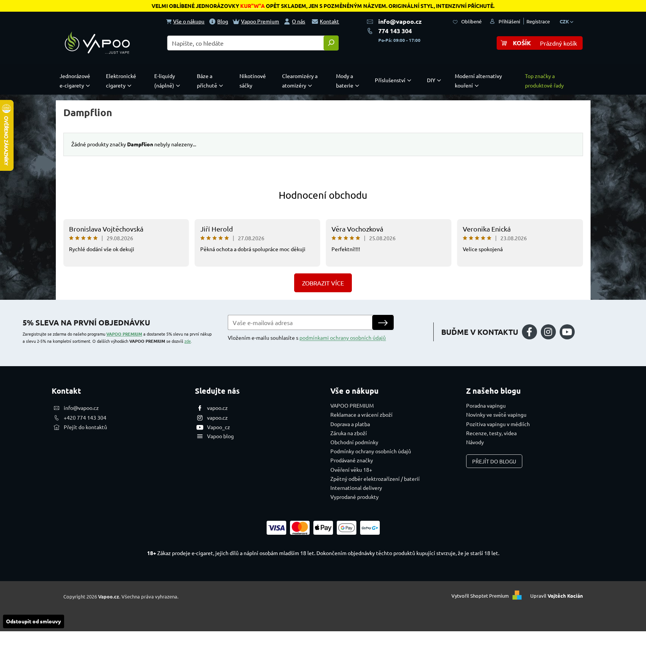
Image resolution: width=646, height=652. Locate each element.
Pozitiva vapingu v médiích (498, 423)
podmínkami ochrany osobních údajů (342, 337)
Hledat (331, 43)
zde (187, 341)
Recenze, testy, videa (491, 433)
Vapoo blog (220, 436)
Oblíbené (471, 21)
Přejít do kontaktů (85, 426)
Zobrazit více (323, 283)
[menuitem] (76, 80)
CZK (565, 21)
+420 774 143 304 (85, 417)
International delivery (356, 487)
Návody (475, 442)
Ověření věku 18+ (351, 469)
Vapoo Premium (260, 21)
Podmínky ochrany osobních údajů (370, 451)
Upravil (556, 595)
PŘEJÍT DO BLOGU (494, 461)
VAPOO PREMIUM (124, 334)
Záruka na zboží (348, 433)
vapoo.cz (217, 407)
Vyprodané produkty (354, 496)
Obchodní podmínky (354, 442)
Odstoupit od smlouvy (33, 621)
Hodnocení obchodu (323, 195)
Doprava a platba (350, 423)
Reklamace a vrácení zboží (361, 414)
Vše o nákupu (188, 21)
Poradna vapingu (486, 405)
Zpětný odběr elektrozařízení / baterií (375, 478)
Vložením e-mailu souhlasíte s (307, 337)
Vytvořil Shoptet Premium (480, 595)
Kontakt (329, 21)
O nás (298, 21)
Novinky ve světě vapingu (496, 414)
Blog (222, 21)
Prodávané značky (351, 460)
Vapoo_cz (218, 426)
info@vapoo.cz (400, 21)
